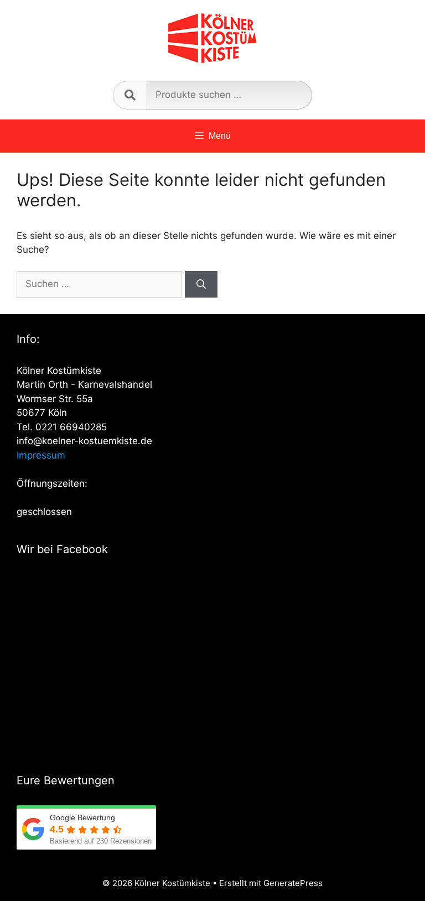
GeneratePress (293, 883)
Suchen (130, 95)
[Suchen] (201, 284)
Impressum (41, 455)
